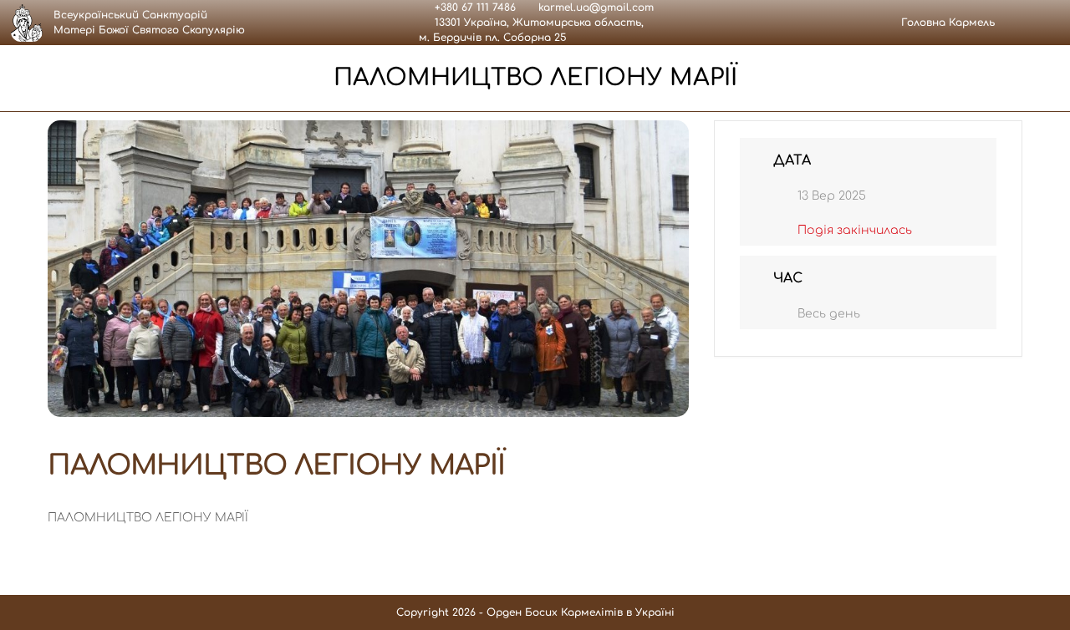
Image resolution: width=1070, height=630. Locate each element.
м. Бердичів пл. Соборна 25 (493, 37)
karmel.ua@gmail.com (596, 7)
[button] (1034, 22)
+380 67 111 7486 (475, 7)
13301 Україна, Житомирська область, (539, 22)
